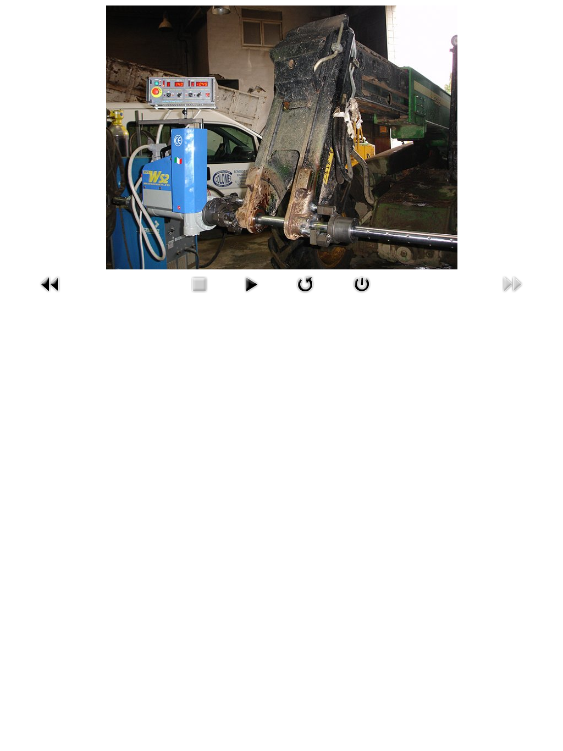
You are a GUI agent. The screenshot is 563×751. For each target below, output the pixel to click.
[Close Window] (361, 283)
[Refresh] (305, 283)
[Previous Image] (50, 283)
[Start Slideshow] (251, 283)
